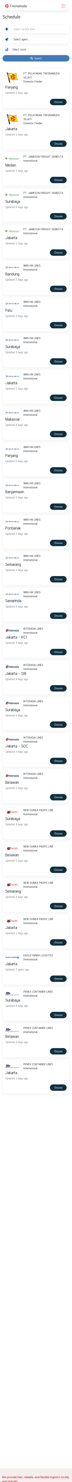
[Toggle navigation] (63, 6)
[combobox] (26, 29)
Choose (58, 102)
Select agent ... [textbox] (22, 39)
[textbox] (25, 29)
